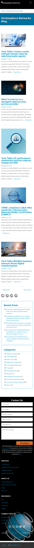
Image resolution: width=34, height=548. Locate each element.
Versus (8, 385)
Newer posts (28, 290)
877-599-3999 (4, 520)
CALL (5, 545)
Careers (3, 487)
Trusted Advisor (5, 464)
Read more (17, 72)
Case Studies (4, 502)
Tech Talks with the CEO (13, 379)
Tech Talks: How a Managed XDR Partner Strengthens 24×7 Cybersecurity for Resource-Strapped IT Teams (18, 332)
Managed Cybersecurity (7, 473)
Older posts (5, 290)
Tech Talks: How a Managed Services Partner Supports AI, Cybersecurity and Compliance (17, 339)
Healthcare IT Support (12, 362)
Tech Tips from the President (14, 382)
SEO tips (8, 373)
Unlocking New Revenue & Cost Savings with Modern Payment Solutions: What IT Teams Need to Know (18, 318)
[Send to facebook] (7, 295)
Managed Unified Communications (10, 467)
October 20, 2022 (6, 166)
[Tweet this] (3, 295)
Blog (2, 499)
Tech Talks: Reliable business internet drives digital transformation (16, 263)
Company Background (7, 481)
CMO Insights (10, 356)
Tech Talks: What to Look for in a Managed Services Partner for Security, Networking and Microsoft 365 (18, 325)
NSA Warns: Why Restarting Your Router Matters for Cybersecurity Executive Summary (18, 311)
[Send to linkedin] (11, 295)
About (3, 11)
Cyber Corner (10, 359)
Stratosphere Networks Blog (14, 11)
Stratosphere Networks (13, 376)
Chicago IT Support (11, 354)
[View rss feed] (16, 295)
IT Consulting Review (12, 365)
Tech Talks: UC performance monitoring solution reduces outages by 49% (16, 160)
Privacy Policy (6, 448)
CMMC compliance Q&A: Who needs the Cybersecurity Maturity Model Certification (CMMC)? (16, 211)
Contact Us (4, 490)
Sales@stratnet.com (6, 517)
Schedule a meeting (6, 523)
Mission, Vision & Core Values (8, 484)
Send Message (24, 443)
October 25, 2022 (6, 59)
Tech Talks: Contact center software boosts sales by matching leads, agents (15, 53)
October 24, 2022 (6, 107)
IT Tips (8, 368)
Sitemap (3, 508)
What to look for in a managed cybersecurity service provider (13, 101)
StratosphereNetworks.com (15, 533)
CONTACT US (16, 545)
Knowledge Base (11, 371)
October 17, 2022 (6, 217)
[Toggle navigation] (30, 2)
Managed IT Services (6, 470)
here (20, 454)
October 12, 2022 (6, 268)
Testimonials (4, 505)
